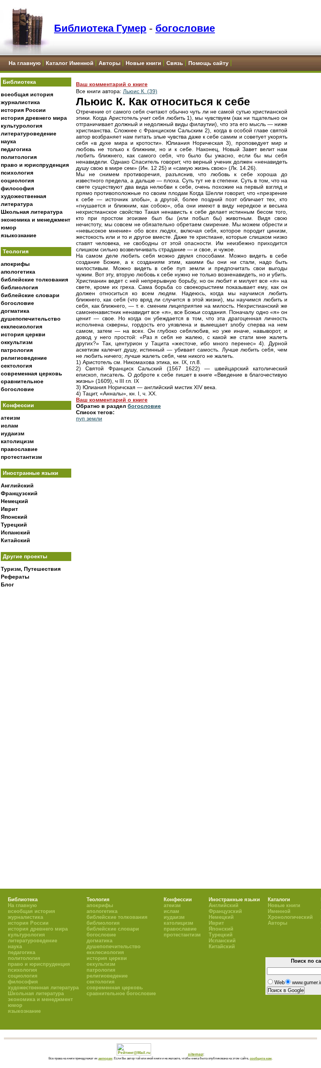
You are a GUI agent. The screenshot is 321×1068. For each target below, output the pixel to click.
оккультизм (16, 342)
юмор (8, 227)
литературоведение (28, 133)
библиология (19, 287)
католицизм (17, 441)
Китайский (15, 540)
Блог (7, 584)
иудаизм (12, 433)
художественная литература (43, 987)
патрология (17, 350)
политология (19, 157)
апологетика (18, 272)
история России (23, 110)
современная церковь (31, 373)
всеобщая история (27, 94)
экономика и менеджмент (35, 219)
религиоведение (24, 358)
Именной (279, 911)
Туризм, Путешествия (31, 569)
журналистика (20, 102)
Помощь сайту (208, 63)
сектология (16, 366)
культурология (21, 126)
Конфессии (18, 405)
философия (17, 188)
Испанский (15, 532)
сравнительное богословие (121, 993)
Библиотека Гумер (100, 28)
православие (19, 449)
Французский (19, 493)
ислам (9, 425)
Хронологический (290, 917)
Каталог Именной (70, 63)
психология (17, 173)
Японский (14, 517)
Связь (174, 63)
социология (17, 180)
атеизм (10, 418)
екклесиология (21, 326)
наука (8, 141)
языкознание (18, 235)
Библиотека (19, 82)
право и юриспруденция (35, 165)
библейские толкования (34, 279)
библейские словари (30, 295)
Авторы (110, 63)
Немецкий (14, 501)
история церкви (23, 334)
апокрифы (15, 264)
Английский (17, 485)
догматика (15, 311)
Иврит (9, 509)
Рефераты (15, 577)
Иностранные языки (30, 473)
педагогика (16, 149)
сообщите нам (261, 1058)
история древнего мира (34, 118)
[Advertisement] (36, 720)
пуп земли (89, 418)
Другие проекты (25, 556)
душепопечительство (31, 319)
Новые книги (143, 63)
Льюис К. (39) (140, 91)
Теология (16, 251)
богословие (185, 28)
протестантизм (21, 457)
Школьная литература (32, 212)
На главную (25, 63)
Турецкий (14, 524)
